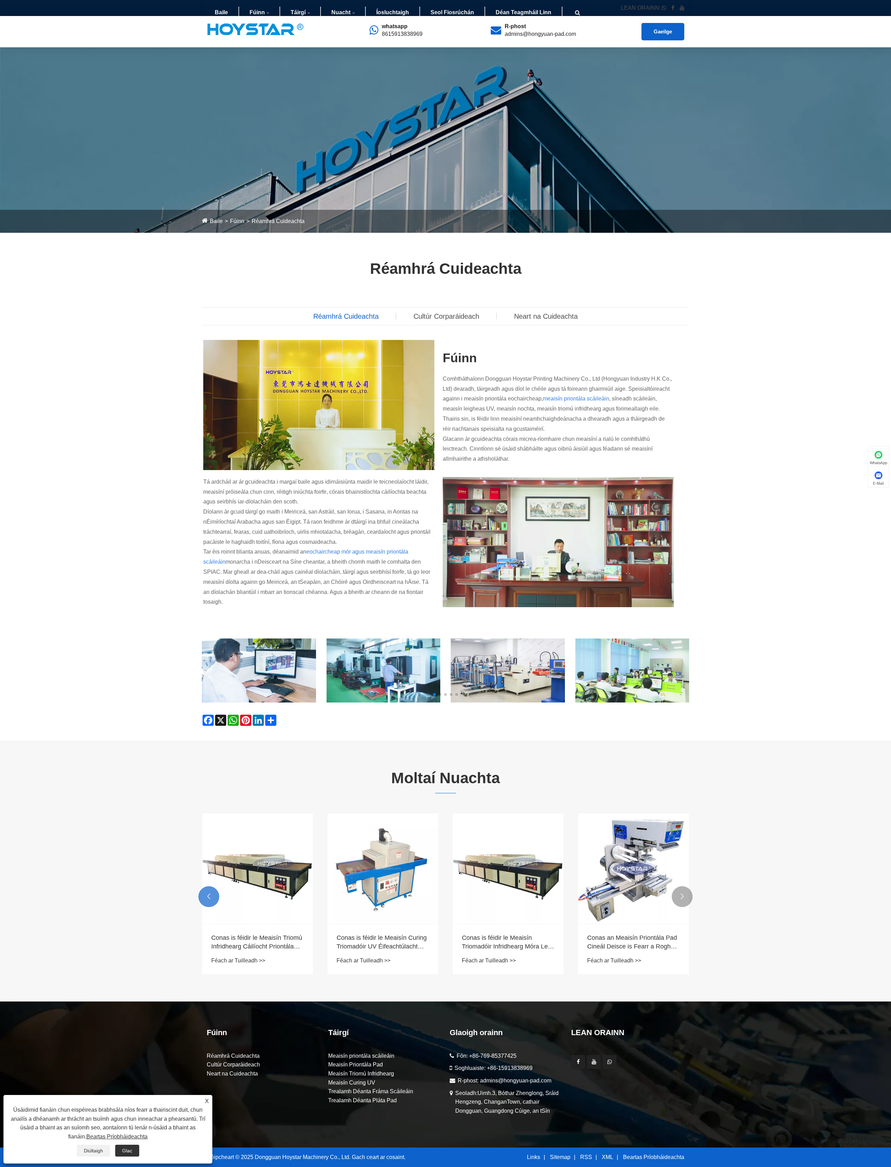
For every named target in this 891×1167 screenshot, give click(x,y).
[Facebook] (578, 1062)
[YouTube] (594, 1062)
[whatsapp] (609, 1062)
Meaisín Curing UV (351, 1083)
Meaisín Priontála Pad (355, 1064)
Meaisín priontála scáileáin (361, 1056)
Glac (127, 1150)
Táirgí (298, 12)
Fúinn (257, 12)
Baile (221, 12)
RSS (586, 1157)
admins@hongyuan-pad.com (540, 34)
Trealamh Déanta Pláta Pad (362, 1100)
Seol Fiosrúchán (452, 12)
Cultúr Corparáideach (446, 316)
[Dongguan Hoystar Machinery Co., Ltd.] (255, 29)
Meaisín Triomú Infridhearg (361, 1074)
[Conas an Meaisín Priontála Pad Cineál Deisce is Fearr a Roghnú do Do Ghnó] (633, 868)
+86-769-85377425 (493, 1056)
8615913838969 (402, 34)
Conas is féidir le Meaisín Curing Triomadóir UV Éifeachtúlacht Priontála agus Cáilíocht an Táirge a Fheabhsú (382, 942)
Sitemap (560, 1157)
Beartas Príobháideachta (653, 1157)
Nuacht (340, 12)
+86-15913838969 (510, 1068)
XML (607, 1157)
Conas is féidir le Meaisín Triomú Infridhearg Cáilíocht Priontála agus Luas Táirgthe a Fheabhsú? (257, 942)
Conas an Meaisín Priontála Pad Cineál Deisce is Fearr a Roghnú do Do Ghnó (632, 942)
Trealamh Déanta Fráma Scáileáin (370, 1091)
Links (533, 1157)
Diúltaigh (93, 1150)
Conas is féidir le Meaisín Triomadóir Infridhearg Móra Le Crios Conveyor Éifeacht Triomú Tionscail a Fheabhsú (506, 942)
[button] (434, 694)
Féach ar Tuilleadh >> (238, 960)
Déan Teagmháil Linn (523, 12)
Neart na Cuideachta (546, 316)
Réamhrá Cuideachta (278, 221)
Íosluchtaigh (392, 12)
